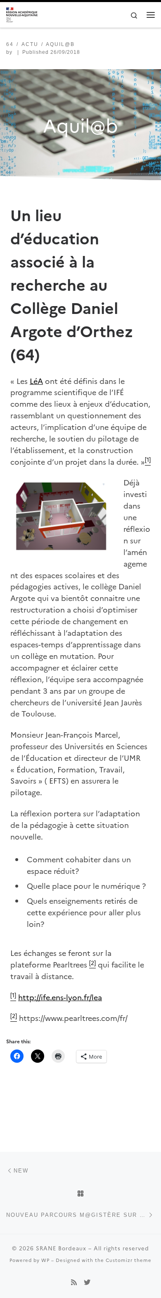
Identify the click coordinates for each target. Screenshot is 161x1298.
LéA (36, 381)
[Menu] (150, 15)
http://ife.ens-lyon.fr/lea (60, 997)
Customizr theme (129, 1260)
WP (45, 1260)
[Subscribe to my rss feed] (74, 1282)
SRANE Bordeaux (61, 1248)
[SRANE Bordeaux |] (22, 14)
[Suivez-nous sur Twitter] (87, 1282)
